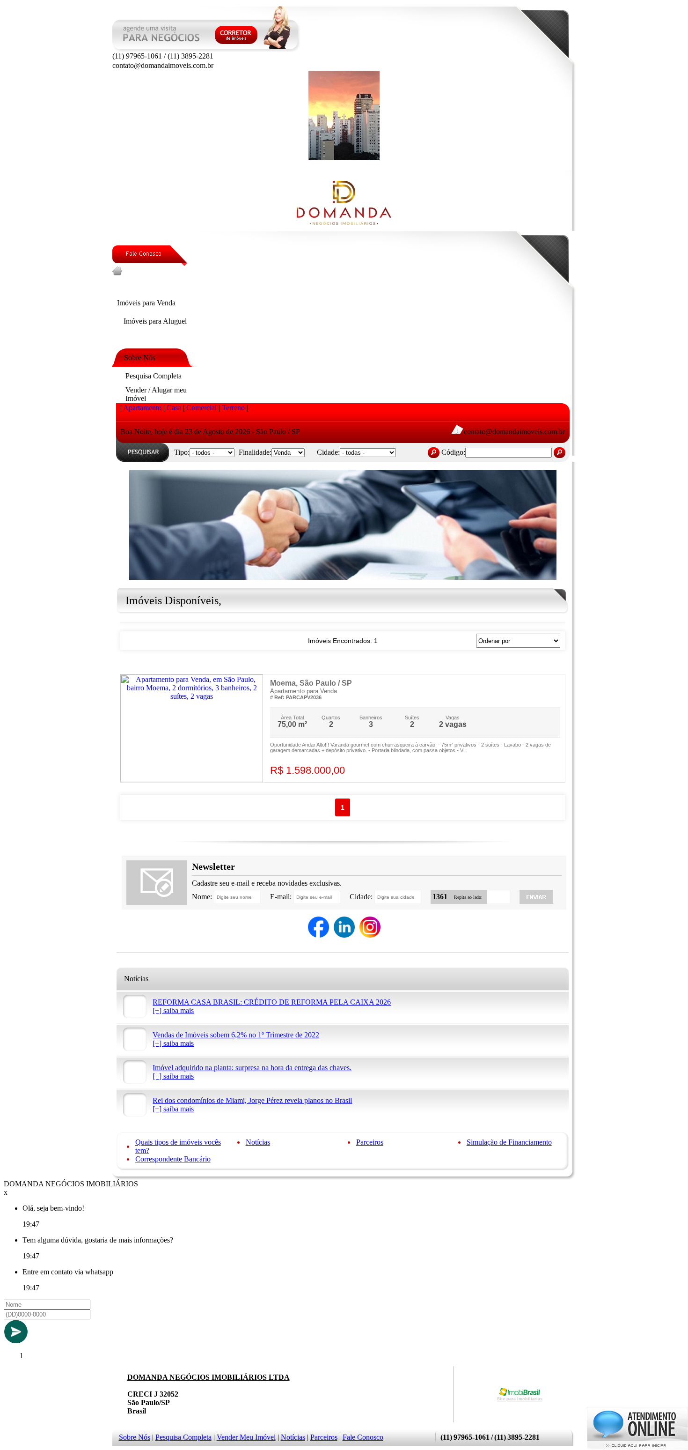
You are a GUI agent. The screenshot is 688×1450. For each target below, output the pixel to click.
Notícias (258, 1142)
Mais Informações (526, 770)
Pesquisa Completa (183, 1437)
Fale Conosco (363, 1437)
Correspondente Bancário (173, 1159)
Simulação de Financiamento (509, 1142)
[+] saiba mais (173, 1010)
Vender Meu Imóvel (246, 1437)
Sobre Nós (134, 1437)
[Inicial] (344, 158)
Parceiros (369, 1142)
